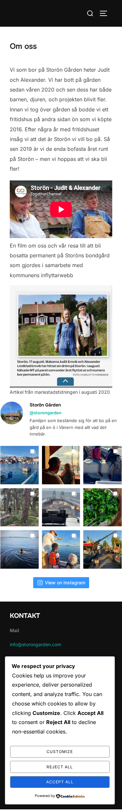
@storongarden (45, 412)
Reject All (60, 766)
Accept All (60, 781)
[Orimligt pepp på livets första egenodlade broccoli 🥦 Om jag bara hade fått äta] (102, 507)
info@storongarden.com (35, 644)
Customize (60, 751)
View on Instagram (65, 582)
